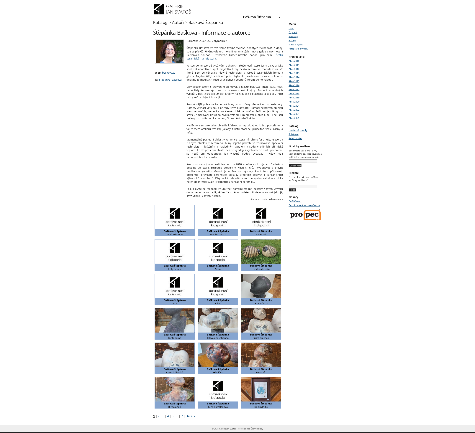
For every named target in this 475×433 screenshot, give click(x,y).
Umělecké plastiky (298, 130)
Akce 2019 (294, 97)
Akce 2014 (294, 77)
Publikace (294, 134)
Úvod (291, 28)
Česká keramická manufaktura (304, 205)
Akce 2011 (294, 65)
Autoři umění (295, 138)
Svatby (292, 40)
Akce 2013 (294, 73)
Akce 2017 (294, 89)
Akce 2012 (294, 69)
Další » (190, 416)
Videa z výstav (296, 44)
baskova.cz (169, 72)
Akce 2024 (294, 113)
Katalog (160, 22)
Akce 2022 (294, 109)
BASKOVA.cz (295, 201)
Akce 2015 (294, 81)
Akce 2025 (294, 118)
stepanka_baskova (170, 79)
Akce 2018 (294, 93)
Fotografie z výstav (298, 48)
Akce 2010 (294, 60)
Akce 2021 (294, 105)
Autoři (178, 22)
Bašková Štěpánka (206, 22)
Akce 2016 (294, 85)
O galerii (293, 32)
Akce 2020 (294, 101)
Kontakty (293, 36)
